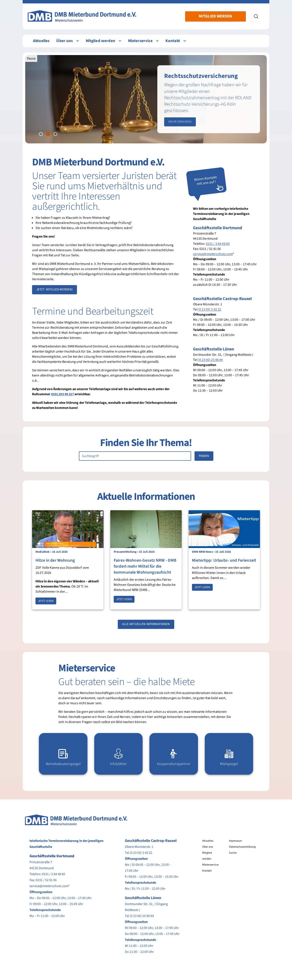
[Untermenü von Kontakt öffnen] (185, 41)
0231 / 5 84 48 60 (218, 243)
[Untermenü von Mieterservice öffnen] (157, 41)
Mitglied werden (215, 16)
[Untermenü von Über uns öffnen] (78, 41)
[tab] (41, 134)
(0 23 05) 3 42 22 (209, 309)
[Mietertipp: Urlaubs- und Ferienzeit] (224, 529)
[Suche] (256, 16)
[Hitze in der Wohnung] (67, 529)
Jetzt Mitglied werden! (54, 289)
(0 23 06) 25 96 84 (210, 359)
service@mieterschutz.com (213, 254)
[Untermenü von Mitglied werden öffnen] (120, 41)
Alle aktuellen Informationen (146, 624)
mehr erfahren (180, 122)
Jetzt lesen (46, 601)
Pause (31, 58)
